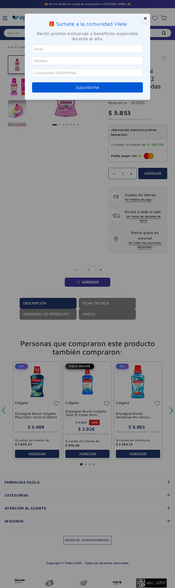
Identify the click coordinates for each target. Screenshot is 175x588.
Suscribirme (87, 87)
